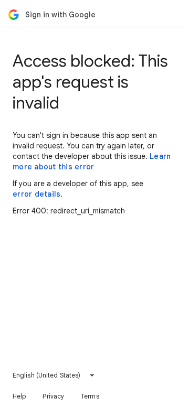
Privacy (53, 396)
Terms (90, 396)
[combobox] (53, 375)
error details (36, 194)
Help (19, 396)
